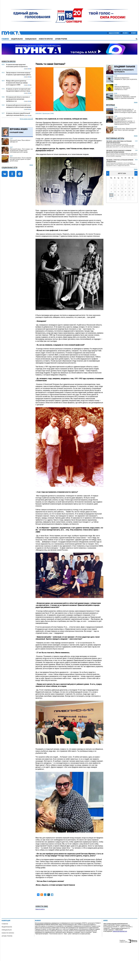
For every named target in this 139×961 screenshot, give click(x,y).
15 (129, 188)
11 (114, 188)
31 (111, 198)
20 (122, 191)
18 (114, 191)
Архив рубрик (61, 39)
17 (111, 191)
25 (114, 195)
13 (122, 188)
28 (125, 195)
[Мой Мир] (45, 894)
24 (111, 195)
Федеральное (17, 39)
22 (129, 191)
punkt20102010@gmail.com (120, 931)
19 (118, 191)
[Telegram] (52, 894)
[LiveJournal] (48, 894)
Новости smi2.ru (40, 909)
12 (118, 188)
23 (132, 191)
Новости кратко (46, 39)
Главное (5, 39)
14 (125, 188)
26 (118, 195)
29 (129, 195)
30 (132, 195)
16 (132, 188)
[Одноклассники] (41, 894)
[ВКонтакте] (38, 894)
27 (122, 195)
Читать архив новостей (26, 119)
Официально (31, 39)
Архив (31, 165)
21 (125, 191)
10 (111, 188)
